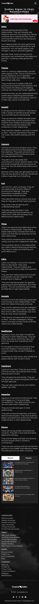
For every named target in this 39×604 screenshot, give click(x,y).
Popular (29, 458)
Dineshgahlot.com (28, 601)
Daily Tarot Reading (8, 535)
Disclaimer (5, 573)
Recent (10, 458)
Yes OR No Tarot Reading (10, 537)
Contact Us (5, 567)
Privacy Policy (6, 569)
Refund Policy (6, 575)
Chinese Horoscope (8, 527)
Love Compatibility (8, 556)
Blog (3, 558)
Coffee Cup (5, 554)
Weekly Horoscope (8, 520)
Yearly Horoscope (7, 525)
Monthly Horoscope (8, 522)
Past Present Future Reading (12, 546)
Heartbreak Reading (8, 542)
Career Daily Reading (9, 539)
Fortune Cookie (7, 552)
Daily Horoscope (7, 518)
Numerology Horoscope (10, 529)
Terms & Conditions (8, 571)
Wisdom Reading (7, 544)
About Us (4, 565)
